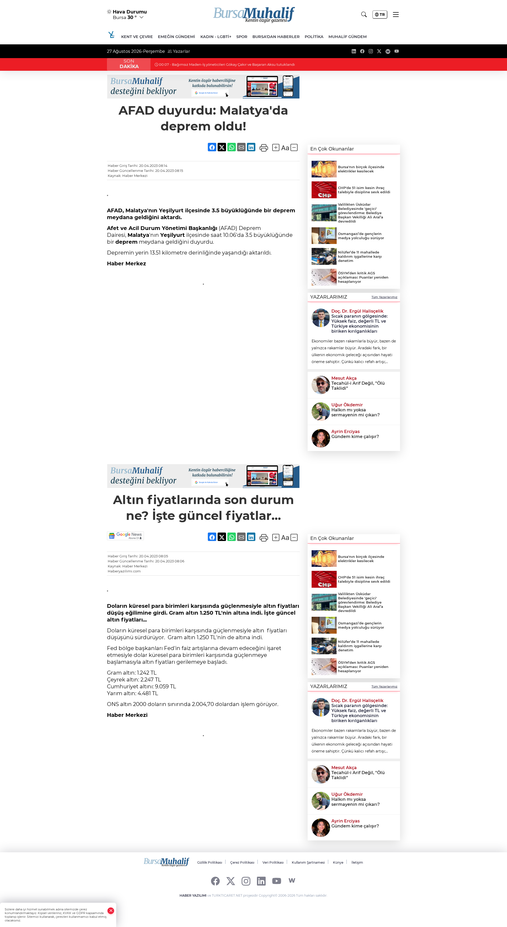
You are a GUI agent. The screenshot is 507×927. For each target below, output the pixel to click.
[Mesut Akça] (321, 384)
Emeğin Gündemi (176, 36)
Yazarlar (181, 51)
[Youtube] (276, 881)
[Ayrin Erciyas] (321, 438)
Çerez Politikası (242, 862)
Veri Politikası (273, 862)
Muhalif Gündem (347, 36)
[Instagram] (246, 881)
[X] (231, 881)
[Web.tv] (292, 881)
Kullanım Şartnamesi (308, 862)
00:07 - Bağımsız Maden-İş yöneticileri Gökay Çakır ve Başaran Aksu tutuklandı (226, 64)
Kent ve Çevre (137, 36)
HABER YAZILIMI (193, 895)
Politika (314, 36)
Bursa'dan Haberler (276, 36)
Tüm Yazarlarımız (384, 297)
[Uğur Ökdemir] (321, 411)
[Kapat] (111, 911)
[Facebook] (215, 881)
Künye (338, 862)
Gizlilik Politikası (209, 862)
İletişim (357, 862)
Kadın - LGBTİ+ (215, 36)
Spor (241, 36)
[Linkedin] (261, 881)
